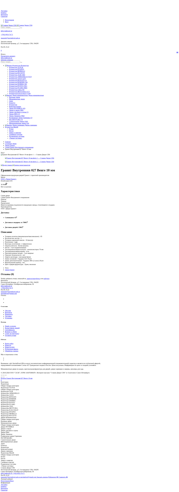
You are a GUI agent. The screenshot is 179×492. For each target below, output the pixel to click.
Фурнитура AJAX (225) (17, 78)
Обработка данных (11, 351)
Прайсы (3, 13)
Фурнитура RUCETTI (17, 73)
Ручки (11, 129)
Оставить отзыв (10, 335)
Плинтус (12, 103)
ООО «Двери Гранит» (8, 179)
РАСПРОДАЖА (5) (16, 119)
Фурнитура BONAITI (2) (18, 80)
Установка (8, 318)
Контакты (4, 14)
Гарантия (4, 16)
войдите (46, 278)
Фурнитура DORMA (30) (18, 84)
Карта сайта (9, 343)
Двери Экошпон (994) (17, 116)
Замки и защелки (15, 133)
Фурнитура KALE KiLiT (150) (20, 93)
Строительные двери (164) (18, 121)
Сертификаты (10, 330)
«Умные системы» (15, 138)
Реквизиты (9, 314)
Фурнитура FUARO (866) (18, 88)
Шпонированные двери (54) (19, 123)
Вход (6, 22)
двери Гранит (10, 270)
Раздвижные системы (16, 136)
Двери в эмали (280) (16, 110)
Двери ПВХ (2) (14, 114)
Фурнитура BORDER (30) (18, 82)
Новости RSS (10, 347)
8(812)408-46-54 (6, 31)
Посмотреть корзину (8, 56)
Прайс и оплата (10, 326)
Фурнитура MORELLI (17, 71)
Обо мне (8, 310)
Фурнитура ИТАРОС (16, 69)
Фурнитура (13, 105)
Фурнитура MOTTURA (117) (19, 91)
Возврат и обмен (11, 332)
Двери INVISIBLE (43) (17, 108)
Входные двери (14, 97)
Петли (11, 131)
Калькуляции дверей (12, 328)
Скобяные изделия (15, 134)
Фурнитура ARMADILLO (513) (20, 77)
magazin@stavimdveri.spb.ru (10, 38)
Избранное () (53, 477)
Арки (11, 101)
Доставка (4, 11)
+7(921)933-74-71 (7, 34)
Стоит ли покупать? (12, 333)
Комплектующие (15, 106)
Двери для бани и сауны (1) (18, 112)
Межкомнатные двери (17, 99)
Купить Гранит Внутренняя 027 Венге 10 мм (16, 378)
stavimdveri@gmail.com (9, 293)
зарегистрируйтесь (33, 278)
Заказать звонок (42, 477)
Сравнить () (63, 477)
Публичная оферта (11, 349)
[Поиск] (21, 62)
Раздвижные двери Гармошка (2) (20, 118)
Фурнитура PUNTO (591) (18, 86)
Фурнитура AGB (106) (17, 75)
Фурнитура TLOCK (16, 67)
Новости (8, 345)
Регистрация (9, 20)
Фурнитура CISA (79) (16, 90)
